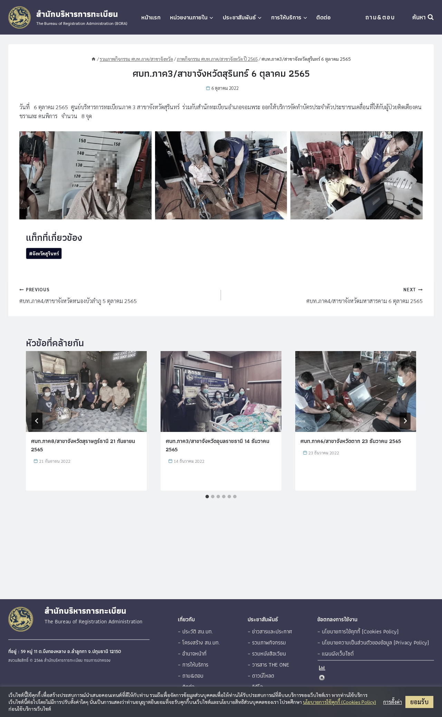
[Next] (405, 421)
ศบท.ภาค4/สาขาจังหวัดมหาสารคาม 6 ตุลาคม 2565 (364, 295)
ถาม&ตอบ (380, 17)
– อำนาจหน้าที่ (192, 653)
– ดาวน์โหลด (261, 675)
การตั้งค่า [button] (392, 702)
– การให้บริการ (193, 664)
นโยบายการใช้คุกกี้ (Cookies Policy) (339, 702)
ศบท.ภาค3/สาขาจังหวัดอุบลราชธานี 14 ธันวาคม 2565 (217, 445)
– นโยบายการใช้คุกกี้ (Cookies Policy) (357, 631)
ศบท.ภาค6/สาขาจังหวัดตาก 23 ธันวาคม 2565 (350, 441)
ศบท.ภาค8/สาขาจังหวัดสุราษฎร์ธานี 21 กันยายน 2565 (83, 445)
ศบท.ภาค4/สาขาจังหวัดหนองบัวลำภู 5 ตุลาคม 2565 (78, 295)
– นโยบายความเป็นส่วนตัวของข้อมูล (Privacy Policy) (373, 642)
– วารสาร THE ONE (268, 664)
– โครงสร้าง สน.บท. (199, 642)
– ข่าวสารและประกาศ (270, 631)
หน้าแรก (151, 17)
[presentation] (86, 391)
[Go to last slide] (36, 421)
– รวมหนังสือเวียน (267, 653)
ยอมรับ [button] (419, 702)
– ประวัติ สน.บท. (195, 631)
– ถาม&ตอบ (190, 675)
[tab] (207, 496)
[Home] (93, 59)
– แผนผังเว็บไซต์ (335, 653)
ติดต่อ (323, 17)
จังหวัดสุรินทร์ (44, 253)
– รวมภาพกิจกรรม (267, 642)
